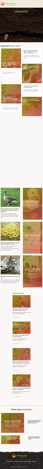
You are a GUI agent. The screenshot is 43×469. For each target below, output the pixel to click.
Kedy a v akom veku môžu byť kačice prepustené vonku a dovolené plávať (11, 64)
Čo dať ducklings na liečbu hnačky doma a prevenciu (33, 201)
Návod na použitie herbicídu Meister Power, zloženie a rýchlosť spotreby (34, 421)
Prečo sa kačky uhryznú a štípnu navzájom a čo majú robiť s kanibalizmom (31, 52)
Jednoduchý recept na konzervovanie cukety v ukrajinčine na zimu (12, 438)
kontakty (34, 461)
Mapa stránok (10, 461)
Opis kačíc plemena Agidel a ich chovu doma (31, 86)
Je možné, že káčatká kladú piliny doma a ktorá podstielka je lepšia (32, 100)
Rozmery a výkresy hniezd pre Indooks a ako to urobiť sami (32, 235)
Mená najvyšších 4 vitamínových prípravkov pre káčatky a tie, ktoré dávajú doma (10, 99)
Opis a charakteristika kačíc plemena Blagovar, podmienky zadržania (32, 67)
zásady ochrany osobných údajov (23, 461)
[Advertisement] (21, 21)
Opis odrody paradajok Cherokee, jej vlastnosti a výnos (34, 438)
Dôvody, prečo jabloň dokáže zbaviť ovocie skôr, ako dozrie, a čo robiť (12, 421)
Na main (21, 39)
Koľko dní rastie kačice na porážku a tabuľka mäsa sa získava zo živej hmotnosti (10, 210)
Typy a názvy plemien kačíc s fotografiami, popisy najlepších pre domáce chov (33, 270)
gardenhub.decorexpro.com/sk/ (10, 4)
